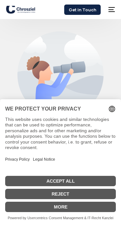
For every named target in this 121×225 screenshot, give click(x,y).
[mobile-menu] (111, 10)
